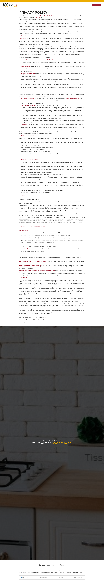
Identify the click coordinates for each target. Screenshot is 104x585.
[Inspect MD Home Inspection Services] (10, 5)
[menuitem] (48, 5)
